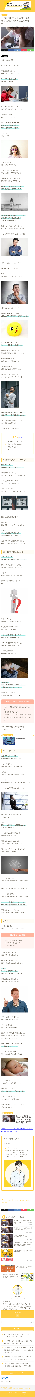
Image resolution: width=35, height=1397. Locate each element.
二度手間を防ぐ (13, 447)
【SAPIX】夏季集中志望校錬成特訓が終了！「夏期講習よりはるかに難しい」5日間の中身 (18, 1365)
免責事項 (24, 1392)
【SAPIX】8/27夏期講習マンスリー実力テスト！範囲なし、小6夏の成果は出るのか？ (17, 1358)
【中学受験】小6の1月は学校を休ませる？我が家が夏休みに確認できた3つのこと (18, 1342)
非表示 (20, 437)
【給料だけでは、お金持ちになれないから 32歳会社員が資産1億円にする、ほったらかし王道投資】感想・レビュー (18, 1350)
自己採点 (5, 1202)
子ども (22, 1200)
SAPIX (4, 1200)
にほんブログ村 (6, 1381)
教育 (28, 1200)
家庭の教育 (4, 14)
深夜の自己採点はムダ (15, 444)
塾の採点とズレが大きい (16, 441)
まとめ (10, 449)
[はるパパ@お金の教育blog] (17, 7)
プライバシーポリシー (14, 1392)
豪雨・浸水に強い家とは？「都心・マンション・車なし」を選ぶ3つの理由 (17, 1335)
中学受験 (16, 1200)
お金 (10, 1200)
